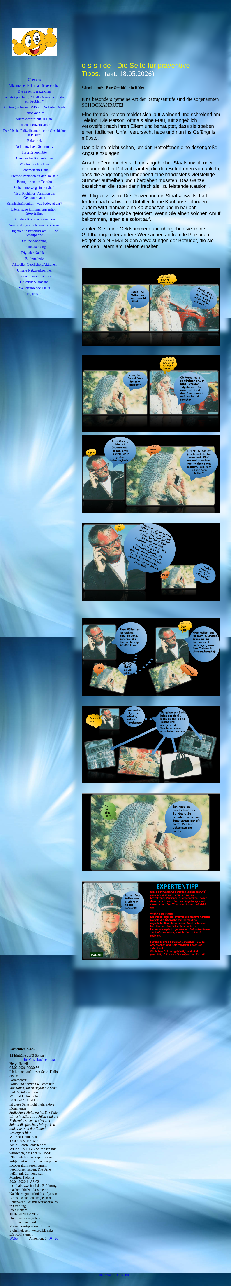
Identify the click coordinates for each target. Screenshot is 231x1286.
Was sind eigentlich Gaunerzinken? (34, 225)
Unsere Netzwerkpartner (34, 270)
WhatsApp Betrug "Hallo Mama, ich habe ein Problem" (34, 99)
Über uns (34, 80)
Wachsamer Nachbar (34, 164)
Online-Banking (34, 247)
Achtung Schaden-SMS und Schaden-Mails (34, 107)
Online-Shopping (34, 241)
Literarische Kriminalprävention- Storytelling (34, 211)
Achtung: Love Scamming (34, 146)
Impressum (34, 294)
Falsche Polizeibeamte (34, 125)
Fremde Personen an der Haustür (34, 176)
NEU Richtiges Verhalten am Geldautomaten (34, 195)
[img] (34, 42)
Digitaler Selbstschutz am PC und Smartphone (34, 233)
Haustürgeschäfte (34, 152)
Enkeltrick (34, 141)
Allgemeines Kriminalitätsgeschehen (34, 85)
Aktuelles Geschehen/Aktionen (34, 264)
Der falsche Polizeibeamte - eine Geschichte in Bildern (34, 133)
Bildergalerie (34, 258)
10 (50, 1238)
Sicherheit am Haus (34, 170)
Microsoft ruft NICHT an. (34, 119)
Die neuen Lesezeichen (34, 91)
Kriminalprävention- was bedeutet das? (34, 203)
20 (56, 1238)
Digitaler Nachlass (34, 253)
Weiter (14, 1238)
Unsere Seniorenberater (34, 276)
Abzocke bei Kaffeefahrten (34, 158)
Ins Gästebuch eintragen (41, 1059)
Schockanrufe (34, 113)
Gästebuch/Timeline (34, 282)
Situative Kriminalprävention (34, 219)
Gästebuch (124, 1275)
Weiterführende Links (34, 288)
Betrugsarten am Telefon (34, 182)
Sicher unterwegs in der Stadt (34, 188)
